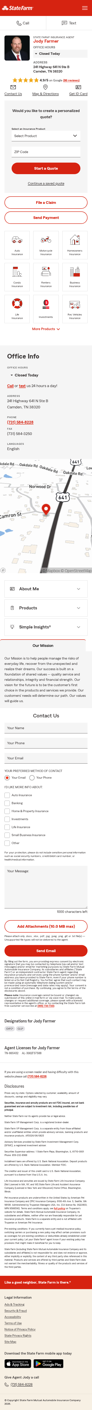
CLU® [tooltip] (20, 1028)
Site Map (10, 1341)
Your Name (15, 728)
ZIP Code (21, 152)
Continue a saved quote (46, 183)
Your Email (15, 758)
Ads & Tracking (14, 1304)
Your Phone (16, 743)
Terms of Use (13, 1323)
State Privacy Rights (17, 1335)
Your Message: (18, 871)
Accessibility (12, 1317)
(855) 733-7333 (46, 1005)
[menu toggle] (84, 8)
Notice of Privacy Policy (20, 1329)
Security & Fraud (15, 1310)
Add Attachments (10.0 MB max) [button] (46, 926)
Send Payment (46, 218)
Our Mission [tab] (43, 646)
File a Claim (46, 203)
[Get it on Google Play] (48, 1363)
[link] (23, 8)
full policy (59, 1208)
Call (10, 386)
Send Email (46, 951)
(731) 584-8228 (20, 422)
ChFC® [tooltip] (9, 1028)
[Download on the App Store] (17, 1363)
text (22, 386)
